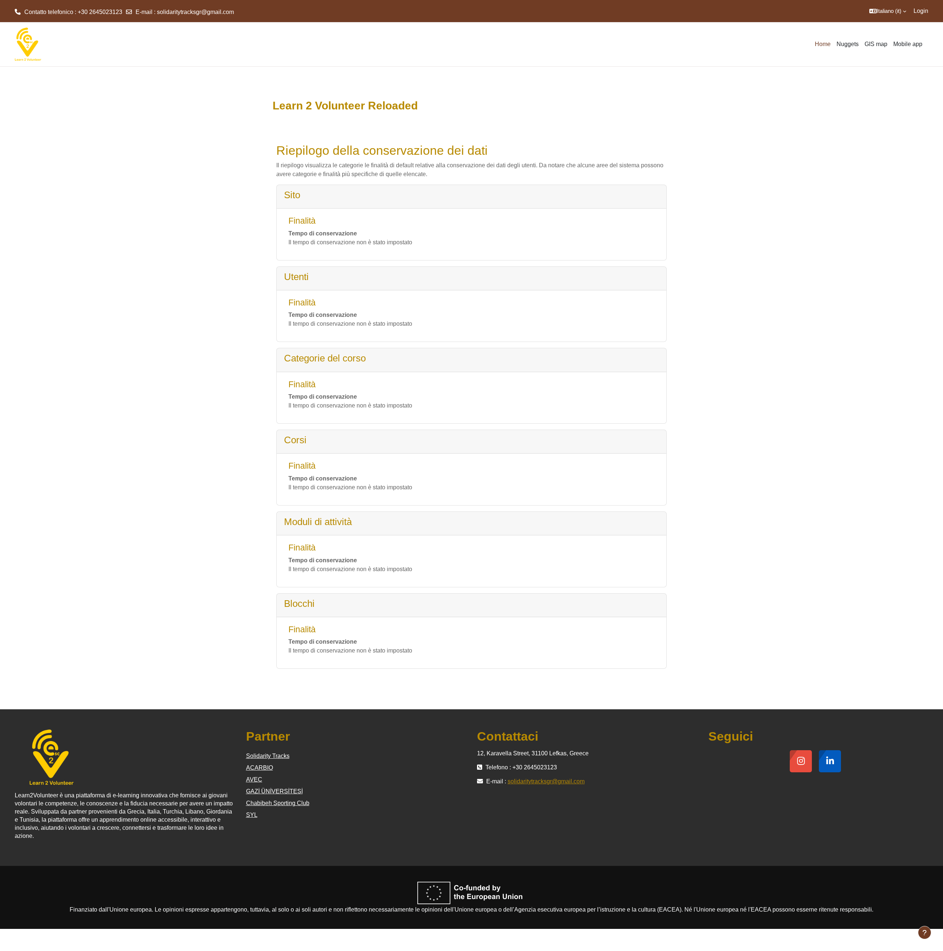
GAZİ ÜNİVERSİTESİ (274, 791)
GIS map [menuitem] (876, 44)
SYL (251, 815)
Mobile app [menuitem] (907, 44)
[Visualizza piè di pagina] (924, 932)
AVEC (254, 779)
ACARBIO (259, 768)
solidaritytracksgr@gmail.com (195, 12)
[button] (888, 11)
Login (921, 11)
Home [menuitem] (823, 44)
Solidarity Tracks (268, 756)
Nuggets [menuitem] (848, 44)
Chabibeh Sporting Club (277, 803)
